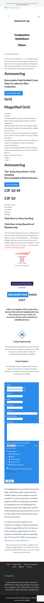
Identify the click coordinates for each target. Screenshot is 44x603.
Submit (9, 481)
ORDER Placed (15, 454)
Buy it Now (24, 59)
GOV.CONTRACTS (22, 5)
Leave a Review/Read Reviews (22, 284)
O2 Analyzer (34, 585)
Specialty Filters (34, 590)
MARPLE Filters (10, 585)
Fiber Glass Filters (31, 582)
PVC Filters (35, 587)
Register (21, 567)
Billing (13, 457)
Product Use (15, 462)
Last (24, 390)
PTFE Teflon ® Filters (24, 587)
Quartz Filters (10, 590)
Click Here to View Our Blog (18, 218)
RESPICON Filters (22, 590)
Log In (14, 567)
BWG (28, 600)
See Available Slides (13, 93)
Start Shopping (12, 184)
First (24, 388)
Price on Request (10, 587)
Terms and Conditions (30, 564)
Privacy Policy (11, 471)
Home (8, 564)
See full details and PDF (17, 247)
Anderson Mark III (11, 582)
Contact (29, 567)
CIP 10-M (12, 190)
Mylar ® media (24, 585)
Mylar (17, 585)
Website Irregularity (17, 465)
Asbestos (22, 582)
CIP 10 (9, 198)
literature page (13, 540)
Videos (26, 540)
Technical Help (15, 459)
